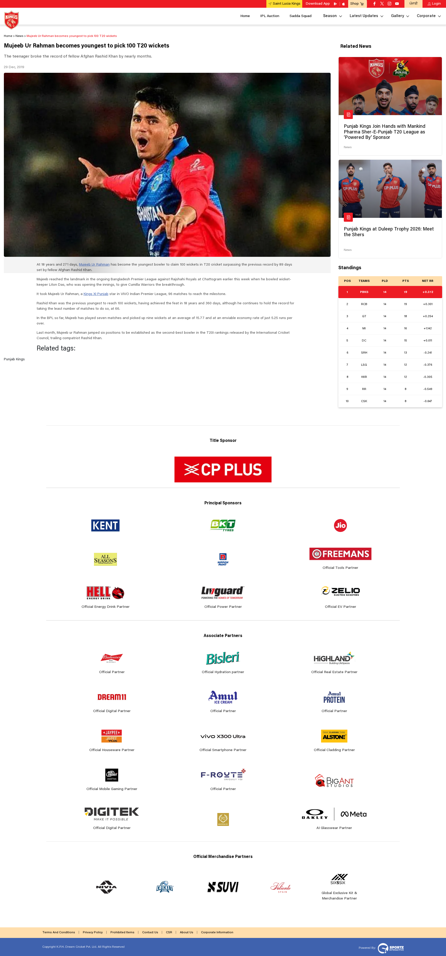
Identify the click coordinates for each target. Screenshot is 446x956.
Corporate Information (217, 932)
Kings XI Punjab (96, 294)
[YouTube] (397, 4)
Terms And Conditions (58, 932)
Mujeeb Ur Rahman (94, 265)
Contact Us (150, 932)
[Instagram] (389, 4)
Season (330, 16)
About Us (186, 932)
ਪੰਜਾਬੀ (413, 3)
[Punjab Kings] (11, 20)
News (348, 147)
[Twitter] (382, 4)
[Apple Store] (344, 4)
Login (436, 4)
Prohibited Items (122, 932)
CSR (169, 932)
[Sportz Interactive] (390, 948)
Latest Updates (364, 16)
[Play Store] (336, 4)
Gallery (397, 16)
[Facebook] (374, 4)
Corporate (426, 16)
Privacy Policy (93, 932)
